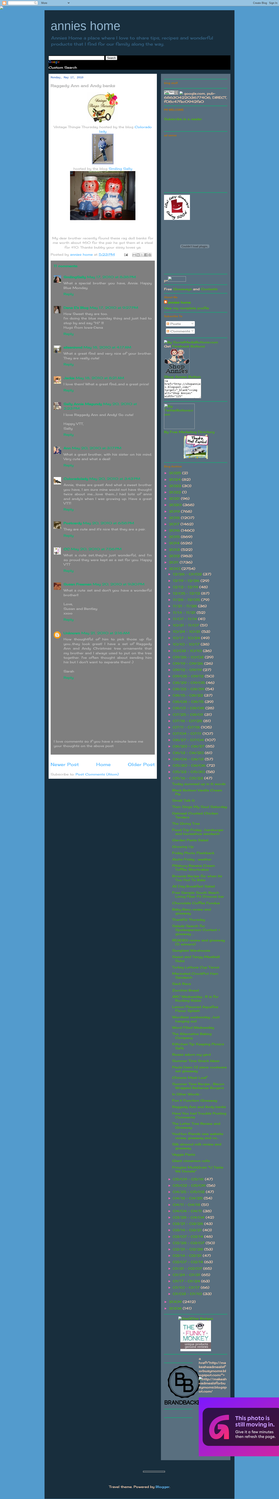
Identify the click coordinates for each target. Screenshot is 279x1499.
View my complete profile (186, 308)
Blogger (163, 1487)
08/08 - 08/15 (189, 702)
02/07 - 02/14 (188, 1262)
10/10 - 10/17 (187, 644)
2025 (175, 473)
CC (67, 549)
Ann (67, 448)
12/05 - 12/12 (187, 593)
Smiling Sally (120, 169)
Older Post (141, 764)
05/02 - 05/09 (190, 1185)
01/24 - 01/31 (187, 1275)
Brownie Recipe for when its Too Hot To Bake (197, 878)
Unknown (72, 633)
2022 (175, 492)
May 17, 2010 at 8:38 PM (111, 277)
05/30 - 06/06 (190, 765)
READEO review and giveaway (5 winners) (198, 942)
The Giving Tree (186, 823)
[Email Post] (126, 254)
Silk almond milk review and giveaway (196, 1146)
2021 (175, 498)
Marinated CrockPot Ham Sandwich (195, 975)
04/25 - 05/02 (189, 1192)
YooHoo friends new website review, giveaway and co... (197, 1136)
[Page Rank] (171, 93)
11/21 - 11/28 (185, 606)
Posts (175, 324)
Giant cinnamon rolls (191, 1161)
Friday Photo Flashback (193, 853)
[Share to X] (142, 255)
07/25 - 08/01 (188, 715)
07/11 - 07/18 (187, 727)
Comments (179, 331)
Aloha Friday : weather (192, 859)
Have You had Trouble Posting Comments (199, 1115)
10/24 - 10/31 (187, 632)
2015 (175, 537)
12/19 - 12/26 (187, 581)
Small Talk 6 (183, 800)
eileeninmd (73, 347)
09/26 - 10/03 (189, 657)
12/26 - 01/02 (188, 574)
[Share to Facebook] (146, 255)
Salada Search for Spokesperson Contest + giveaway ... (196, 930)
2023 (175, 486)
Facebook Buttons (188, 346)
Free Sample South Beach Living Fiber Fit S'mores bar (198, 895)
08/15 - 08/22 (188, 695)
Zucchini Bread (185, 990)
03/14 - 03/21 (188, 1230)
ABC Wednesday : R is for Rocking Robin (195, 999)
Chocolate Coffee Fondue (196, 903)
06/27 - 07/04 (189, 740)
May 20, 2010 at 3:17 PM (96, 448)
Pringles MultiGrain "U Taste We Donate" (197, 1169)
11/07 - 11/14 (185, 619)
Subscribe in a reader (183, 119)
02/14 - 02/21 (188, 1256)
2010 (175, 569)
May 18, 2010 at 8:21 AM (100, 378)
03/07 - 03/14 (188, 1237)
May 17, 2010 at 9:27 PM (114, 308)
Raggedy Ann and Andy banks (199, 1107)
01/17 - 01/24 (187, 1281)
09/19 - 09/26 (188, 663)
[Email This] (134, 255)
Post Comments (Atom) (97, 774)
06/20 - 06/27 (189, 746)
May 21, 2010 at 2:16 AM (105, 633)
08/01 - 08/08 (189, 708)
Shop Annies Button (182, 377)
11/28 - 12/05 (187, 600)
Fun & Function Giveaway (194, 1100)
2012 (175, 556)
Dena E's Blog (76, 308)
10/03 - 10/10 (188, 651)
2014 (175, 543)
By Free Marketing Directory (189, 432)
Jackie (69, 378)
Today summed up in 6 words (198, 784)
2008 (176, 1308)
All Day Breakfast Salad (193, 886)
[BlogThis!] (138, 255)
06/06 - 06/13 (189, 759)
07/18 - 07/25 (188, 721)
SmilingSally (75, 277)
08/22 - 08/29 (189, 689)
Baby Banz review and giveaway (191, 911)
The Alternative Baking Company (192, 1036)
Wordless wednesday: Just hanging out (196, 1019)
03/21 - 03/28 (188, 1224)
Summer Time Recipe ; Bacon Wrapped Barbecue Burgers (198, 1086)
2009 (176, 1302)
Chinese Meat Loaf (189, 1078)
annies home (85, 26)
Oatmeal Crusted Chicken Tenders (195, 815)
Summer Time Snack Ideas (195, 1061)
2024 (175, 479)
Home (103, 764)
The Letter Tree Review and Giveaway (196, 1125)
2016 (175, 530)
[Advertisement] (194, 163)
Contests (209, 289)
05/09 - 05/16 (189, 1179)
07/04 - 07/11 (188, 734)
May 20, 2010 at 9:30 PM (118, 584)
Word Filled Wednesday (193, 1027)
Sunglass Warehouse (191, 950)
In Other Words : (186, 1094)
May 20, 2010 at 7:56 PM (96, 549)
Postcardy (73, 523)
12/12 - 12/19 (186, 587)
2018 (175, 518)
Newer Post (65, 764)
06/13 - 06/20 (189, 753)
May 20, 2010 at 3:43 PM (114, 479)
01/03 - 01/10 (188, 1294)
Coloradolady (76, 479)
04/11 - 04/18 (187, 1205)
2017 (175, 524)
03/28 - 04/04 (189, 1217)
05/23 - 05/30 (189, 772)
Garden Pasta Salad (190, 840)
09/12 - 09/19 (188, 670)
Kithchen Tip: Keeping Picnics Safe (198, 1046)
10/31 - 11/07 (186, 625)
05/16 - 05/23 (188, 778)
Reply (69, 294)
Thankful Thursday (188, 920)
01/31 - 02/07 (188, 1268)
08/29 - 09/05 (189, 683)
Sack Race (181, 984)
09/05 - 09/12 (189, 676)
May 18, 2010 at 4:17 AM (107, 347)
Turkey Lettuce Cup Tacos (195, 967)
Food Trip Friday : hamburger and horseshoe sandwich (198, 832)
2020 (176, 505)
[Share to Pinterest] (150, 255)
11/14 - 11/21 (185, 613)
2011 (174, 562)
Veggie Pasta (183, 1154)
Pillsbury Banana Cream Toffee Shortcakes (193, 868)
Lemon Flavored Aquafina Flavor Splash (195, 1009)
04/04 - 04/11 (188, 1211)
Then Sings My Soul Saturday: (199, 807)
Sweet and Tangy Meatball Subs (196, 959)
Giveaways (182, 289)
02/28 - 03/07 (189, 1243)
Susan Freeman (78, 584)
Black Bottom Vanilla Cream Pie (197, 792)
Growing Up (183, 847)
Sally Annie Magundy (83, 404)
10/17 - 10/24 (187, 638)
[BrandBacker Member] (184, 1405)
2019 (175, 511)
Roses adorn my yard (191, 1054)
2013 (175, 550)
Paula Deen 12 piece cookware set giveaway (199, 1069)
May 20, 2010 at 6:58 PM (108, 523)
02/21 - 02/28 (188, 1249)
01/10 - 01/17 (187, 1287)
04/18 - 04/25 (188, 1198)
